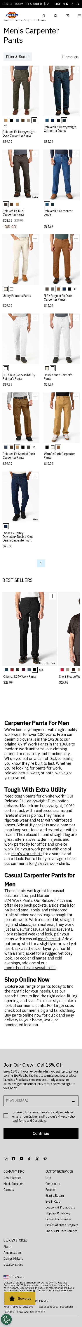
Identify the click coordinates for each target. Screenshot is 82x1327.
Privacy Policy (67, 1116)
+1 (34, 447)
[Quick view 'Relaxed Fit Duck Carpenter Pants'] (35, 154)
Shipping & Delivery (58, 1213)
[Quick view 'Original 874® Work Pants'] (52, 596)
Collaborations (13, 1264)
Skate (7, 1247)
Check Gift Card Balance (61, 1231)
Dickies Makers (13, 1259)
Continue (41, 1133)
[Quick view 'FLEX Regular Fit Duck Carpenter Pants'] (76, 238)
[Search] (44, 15)
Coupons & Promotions (60, 1207)
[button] (20, 1172)
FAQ (48, 1178)
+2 (5, 125)
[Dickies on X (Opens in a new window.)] (37, 1158)
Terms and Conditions (32, 1121)
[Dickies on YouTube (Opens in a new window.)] (21, 1158)
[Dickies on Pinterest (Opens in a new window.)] (45, 1158)
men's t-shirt (49, 939)
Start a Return (54, 1196)
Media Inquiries (13, 1184)
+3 (75, 289)
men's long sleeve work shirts (43, 863)
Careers (8, 1190)
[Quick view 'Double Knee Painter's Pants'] (76, 317)
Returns (50, 1190)
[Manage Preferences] (6, 1319)
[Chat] (55, 15)
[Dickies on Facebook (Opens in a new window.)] (13, 1158)
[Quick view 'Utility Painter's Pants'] (35, 238)
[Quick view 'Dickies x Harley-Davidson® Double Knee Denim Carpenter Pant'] (35, 476)
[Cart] (67, 15)
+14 (41, 669)
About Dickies (12, 1178)
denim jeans (51, 839)
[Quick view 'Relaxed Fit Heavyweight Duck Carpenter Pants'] (35, 70)
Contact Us (52, 1184)
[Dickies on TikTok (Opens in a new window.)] (29, 1158)
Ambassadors (12, 1253)
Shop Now (61, 4)
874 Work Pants (18, 900)
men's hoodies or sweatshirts (30, 967)
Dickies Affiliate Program (61, 1225)
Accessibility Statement (56, 1306)
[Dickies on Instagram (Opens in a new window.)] (5, 1158)
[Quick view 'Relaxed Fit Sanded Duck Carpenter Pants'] (35, 396)
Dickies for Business (58, 1219)
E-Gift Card (53, 1201)
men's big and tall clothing (51, 1010)
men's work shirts (26, 854)
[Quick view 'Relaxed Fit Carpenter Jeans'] (76, 154)
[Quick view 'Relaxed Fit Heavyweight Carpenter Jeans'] (76, 70)
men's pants (34, 1005)
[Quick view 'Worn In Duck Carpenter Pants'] (76, 396)
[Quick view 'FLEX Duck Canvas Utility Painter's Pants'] (35, 317)
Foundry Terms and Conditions (24, 1312)
